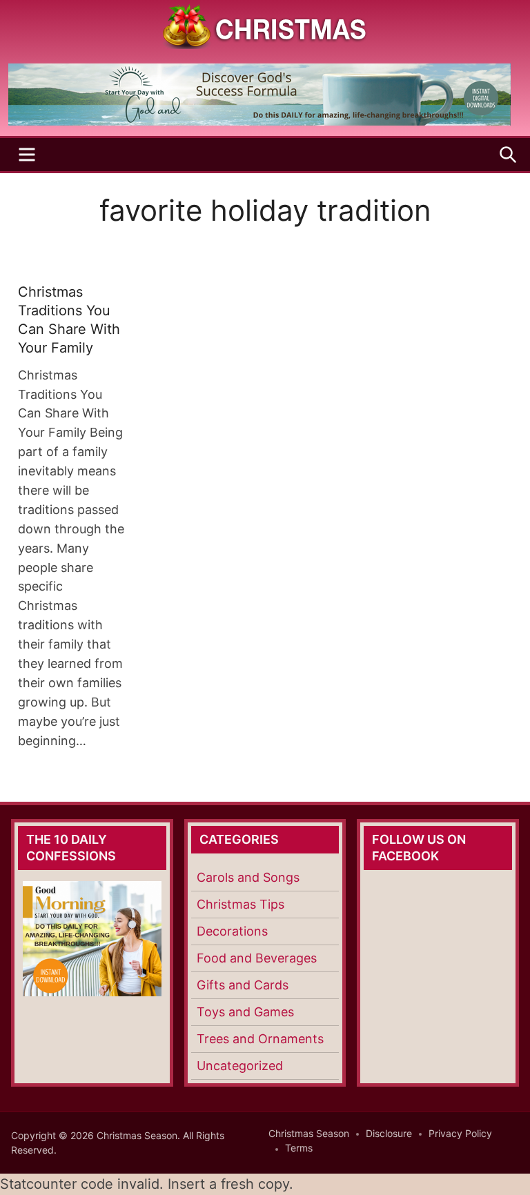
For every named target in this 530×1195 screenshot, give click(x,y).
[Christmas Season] (265, 25)
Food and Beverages (257, 958)
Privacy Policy (460, 1133)
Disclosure (389, 1133)
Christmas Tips (240, 904)
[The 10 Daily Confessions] (259, 121)
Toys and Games (245, 1012)
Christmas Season (308, 1133)
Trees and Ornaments (260, 1038)
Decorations (232, 931)
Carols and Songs (248, 877)
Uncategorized (240, 1065)
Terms (299, 1148)
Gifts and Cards (242, 985)
